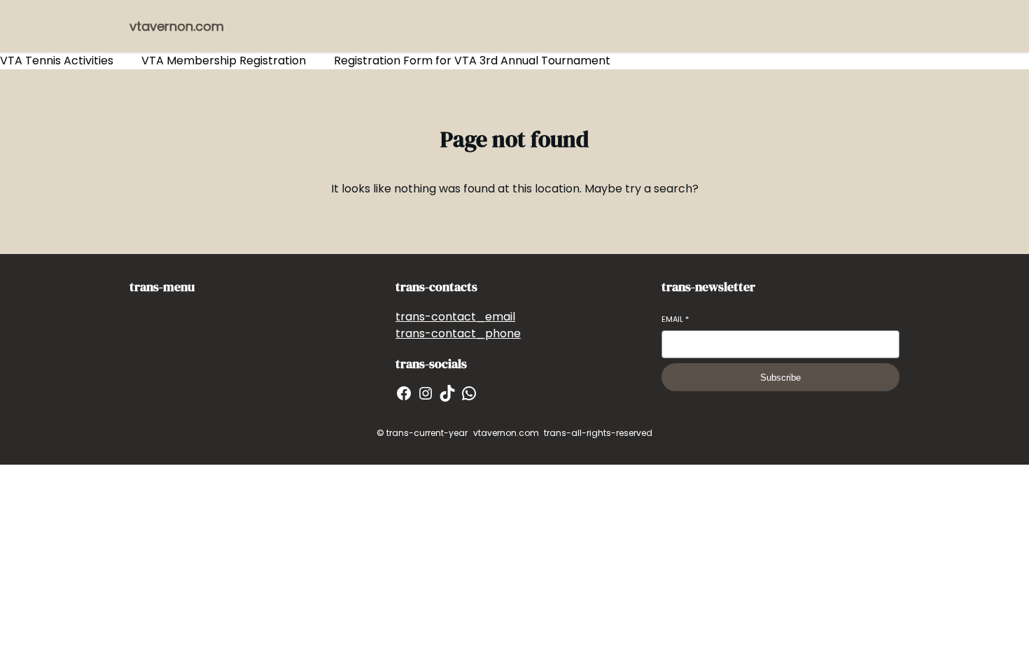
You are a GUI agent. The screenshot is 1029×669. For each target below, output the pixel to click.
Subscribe (780, 377)
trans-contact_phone (458, 333)
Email (675, 319)
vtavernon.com (177, 26)
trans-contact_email (455, 317)
